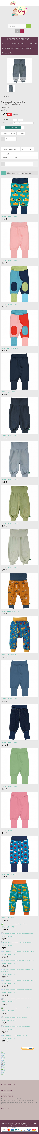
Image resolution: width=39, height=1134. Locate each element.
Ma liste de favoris (17, 20)
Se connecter (26, 20)
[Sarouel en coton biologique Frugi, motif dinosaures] (19, 897)
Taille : (4, 122)
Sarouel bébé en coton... (10, 436)
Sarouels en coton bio (13, 44)
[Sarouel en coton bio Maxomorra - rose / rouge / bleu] (19, 327)
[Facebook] (14, 1114)
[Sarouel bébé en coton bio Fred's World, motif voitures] (19, 590)
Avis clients (27, 149)
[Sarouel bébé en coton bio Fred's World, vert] (19, 503)
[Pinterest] (26, 1114)
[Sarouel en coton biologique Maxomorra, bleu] (14, 1035)
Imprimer (6, 96)
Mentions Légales (24, 1125)
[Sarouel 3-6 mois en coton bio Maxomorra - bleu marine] (19, 371)
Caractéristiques (11, 149)
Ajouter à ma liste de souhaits (22, 127)
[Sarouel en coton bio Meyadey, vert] (19, 766)
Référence (5, 107)
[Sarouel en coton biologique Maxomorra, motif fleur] (16, 1026)
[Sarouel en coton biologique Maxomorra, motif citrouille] (17, 933)
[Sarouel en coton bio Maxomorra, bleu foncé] (19, 722)
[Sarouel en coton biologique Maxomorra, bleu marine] (16, 998)
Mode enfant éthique (18, 39)
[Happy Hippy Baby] (13, 3)
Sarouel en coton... (9, 830)
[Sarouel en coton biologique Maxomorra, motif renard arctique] (18, 980)
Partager (12, 133)
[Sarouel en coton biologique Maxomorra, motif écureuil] (16, 942)
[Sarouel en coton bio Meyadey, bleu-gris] (19, 678)
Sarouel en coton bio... (10, 216)
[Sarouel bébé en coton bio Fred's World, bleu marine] (19, 415)
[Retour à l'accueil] (3, 39)
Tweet (5, 133)
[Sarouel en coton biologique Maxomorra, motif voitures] (16, 1008)
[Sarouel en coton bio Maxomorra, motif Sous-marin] (19, 196)
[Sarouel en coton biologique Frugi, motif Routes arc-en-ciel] (18, 960)
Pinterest (21, 133)
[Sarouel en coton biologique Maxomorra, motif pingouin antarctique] (19, 970)
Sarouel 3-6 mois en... (9, 392)
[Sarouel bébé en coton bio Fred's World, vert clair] (19, 546)
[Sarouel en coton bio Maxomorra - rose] (19, 240)
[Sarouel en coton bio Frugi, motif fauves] (19, 634)
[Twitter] (20, 1114)
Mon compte (12, 20)
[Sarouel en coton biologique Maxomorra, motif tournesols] (17, 951)
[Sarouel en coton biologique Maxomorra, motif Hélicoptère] (19, 853)
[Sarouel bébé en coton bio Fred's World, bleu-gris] (11, 89)
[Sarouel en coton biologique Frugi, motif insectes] (15, 924)
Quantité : (5, 119)
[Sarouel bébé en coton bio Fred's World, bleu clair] (19, 459)
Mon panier (22, 20)
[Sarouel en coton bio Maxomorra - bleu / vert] (19, 283)
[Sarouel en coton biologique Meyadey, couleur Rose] (19, 809)
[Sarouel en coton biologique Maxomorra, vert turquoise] (16, 989)
